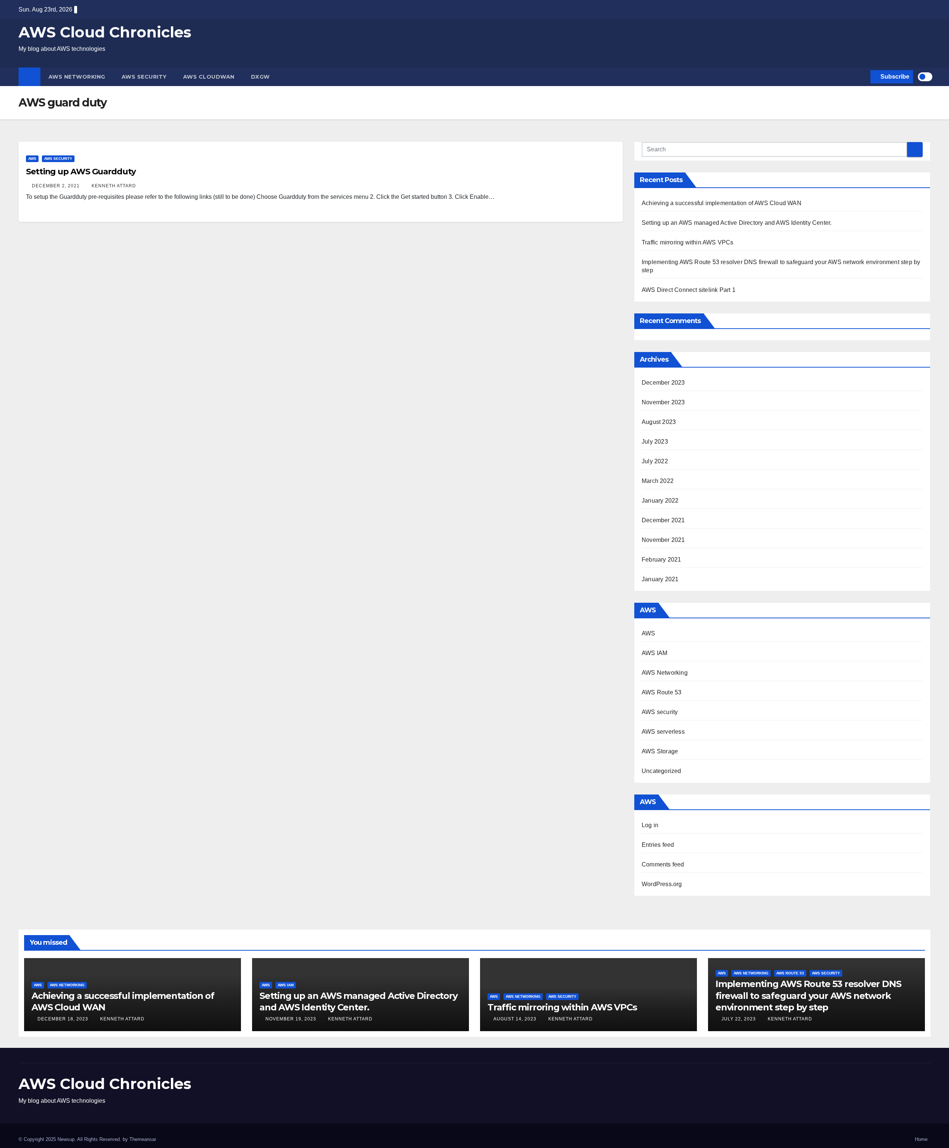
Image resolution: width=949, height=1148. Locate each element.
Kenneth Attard (114, 185)
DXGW (260, 76)
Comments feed (663, 864)
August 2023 (659, 422)
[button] (863, 76)
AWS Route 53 (661, 692)
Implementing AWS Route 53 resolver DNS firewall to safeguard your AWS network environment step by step (808, 995)
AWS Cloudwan (209, 76)
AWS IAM (654, 653)
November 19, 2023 (291, 1019)
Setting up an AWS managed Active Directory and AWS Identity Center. (736, 223)
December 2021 (663, 520)
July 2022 (655, 461)
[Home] (29, 77)
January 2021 (660, 579)
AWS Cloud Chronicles (105, 32)
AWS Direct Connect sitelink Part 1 (688, 290)
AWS (32, 159)
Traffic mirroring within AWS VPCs (688, 242)
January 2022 (660, 500)
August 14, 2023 (515, 1019)
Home (921, 1139)
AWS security (144, 76)
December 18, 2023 (63, 1019)
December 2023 (663, 382)
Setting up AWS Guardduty (81, 172)
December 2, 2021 (56, 185)
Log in (650, 825)
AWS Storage (660, 751)
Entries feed (658, 845)
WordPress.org (662, 884)
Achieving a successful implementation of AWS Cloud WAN (721, 203)
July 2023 (655, 441)
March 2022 (658, 481)
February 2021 (661, 559)
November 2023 (663, 402)
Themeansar (142, 1139)
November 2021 (663, 540)
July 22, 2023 (739, 1019)
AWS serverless (663, 731)
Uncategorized (661, 771)
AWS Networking (77, 76)
